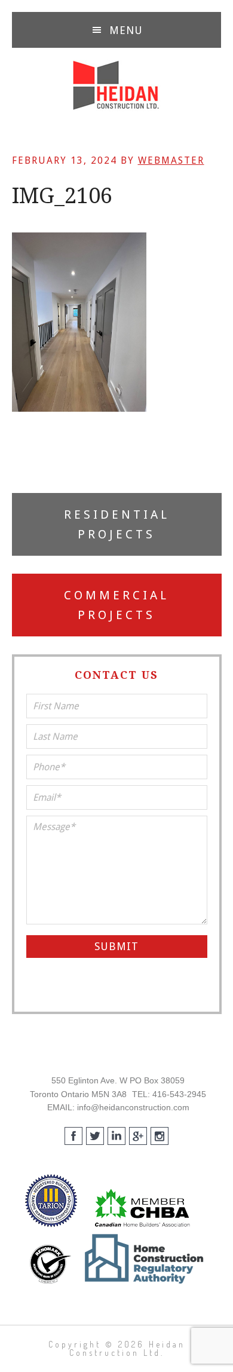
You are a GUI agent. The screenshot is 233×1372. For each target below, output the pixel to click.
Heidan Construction (116, 85)
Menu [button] (126, 30)
